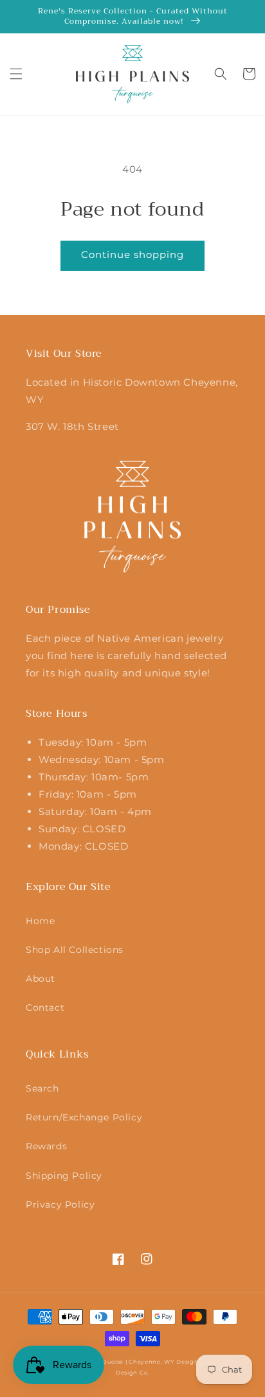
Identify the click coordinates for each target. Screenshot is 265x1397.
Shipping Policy (64, 1175)
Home (40, 921)
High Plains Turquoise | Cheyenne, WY (114, 1361)
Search (42, 1088)
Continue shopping (132, 254)
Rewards (46, 1146)
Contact (45, 1007)
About (40, 978)
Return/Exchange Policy (84, 1117)
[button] (16, 74)
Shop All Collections (74, 950)
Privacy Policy (60, 1204)
